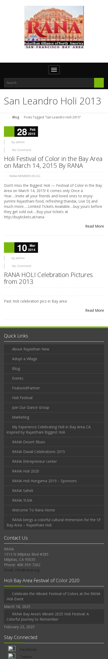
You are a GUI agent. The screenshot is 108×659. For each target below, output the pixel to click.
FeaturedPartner (26, 387)
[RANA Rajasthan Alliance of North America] (54, 26)
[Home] (6, 117)
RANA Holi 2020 (25, 471)
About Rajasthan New (30, 348)
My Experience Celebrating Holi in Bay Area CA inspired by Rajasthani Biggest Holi (49, 429)
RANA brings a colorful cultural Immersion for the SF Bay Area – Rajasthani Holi (54, 522)
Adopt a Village (24, 358)
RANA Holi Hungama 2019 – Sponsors (44, 480)
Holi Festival (22, 397)
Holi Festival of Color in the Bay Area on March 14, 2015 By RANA (53, 162)
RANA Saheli (22, 490)
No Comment (21, 150)
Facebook (28, 649)
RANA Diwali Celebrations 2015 (38, 451)
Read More (94, 226)
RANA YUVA (22, 500)
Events (17, 378)
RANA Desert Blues (28, 441)
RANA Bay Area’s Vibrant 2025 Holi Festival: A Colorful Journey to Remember (48, 616)
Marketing (20, 417)
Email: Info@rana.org (21, 569)
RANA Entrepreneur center (34, 461)
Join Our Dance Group (30, 407)
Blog (15, 117)
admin (20, 142)
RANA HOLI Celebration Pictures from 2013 (48, 278)
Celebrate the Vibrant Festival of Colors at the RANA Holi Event (53, 596)
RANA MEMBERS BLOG (24, 176)
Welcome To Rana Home (33, 509)
